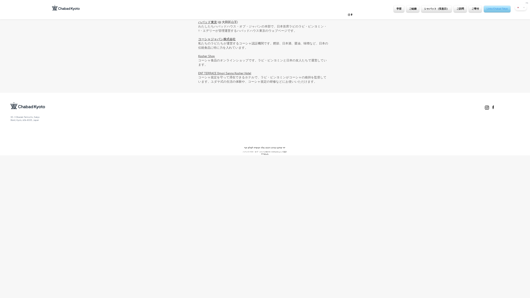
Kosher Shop (206, 56)
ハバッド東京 (207, 22)
